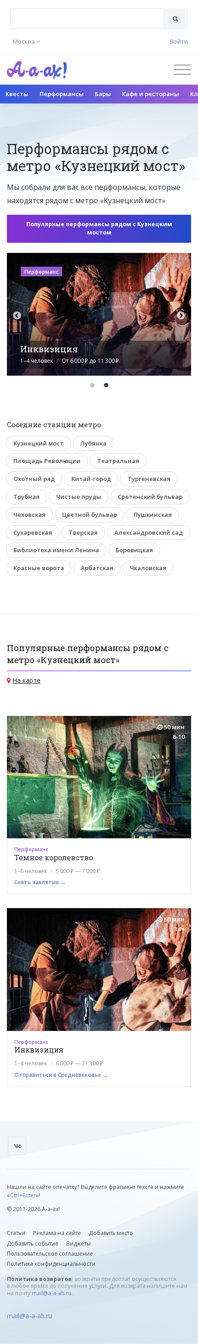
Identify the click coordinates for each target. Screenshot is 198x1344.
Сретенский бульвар (150, 496)
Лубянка (93, 443)
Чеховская (29, 514)
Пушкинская (153, 514)
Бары (103, 94)
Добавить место (111, 1233)
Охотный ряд (34, 479)
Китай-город (91, 479)
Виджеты (78, 1243)
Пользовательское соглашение (50, 1254)
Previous (17, 315)
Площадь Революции (47, 461)
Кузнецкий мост (38, 443)
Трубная (26, 496)
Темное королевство (53, 857)
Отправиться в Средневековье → (61, 1075)
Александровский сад (148, 532)
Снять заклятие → (40, 882)
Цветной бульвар (89, 514)
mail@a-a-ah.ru (51, 1293)
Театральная (118, 461)
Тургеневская (149, 479)
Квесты (17, 94)
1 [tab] (92, 385)
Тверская (83, 532)
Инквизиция (39, 1049)
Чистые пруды (78, 496)
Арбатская (97, 568)
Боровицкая (134, 550)
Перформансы (62, 94)
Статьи (16, 1233)
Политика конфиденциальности (51, 1264)
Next (181, 315)
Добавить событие (32, 1243)
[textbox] (87, 12)
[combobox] (86, 18)
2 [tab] (106, 385)
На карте (26, 680)
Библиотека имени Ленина (56, 550)
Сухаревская (32, 532)
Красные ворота (38, 568)
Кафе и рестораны (150, 94)
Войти (179, 41)
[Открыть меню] (182, 69)
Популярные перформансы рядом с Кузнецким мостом (99, 228)
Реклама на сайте (57, 1233)
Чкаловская (148, 568)
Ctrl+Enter (23, 1195)
